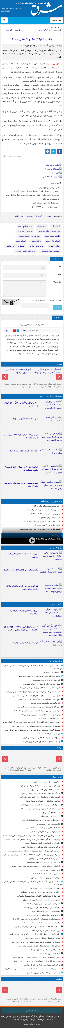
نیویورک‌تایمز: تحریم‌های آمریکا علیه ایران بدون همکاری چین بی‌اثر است (32, 730)
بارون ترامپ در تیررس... (50, 870)
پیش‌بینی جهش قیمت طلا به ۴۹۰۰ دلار (45, 513)
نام (60, 266)
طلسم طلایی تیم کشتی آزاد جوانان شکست (21, 570)
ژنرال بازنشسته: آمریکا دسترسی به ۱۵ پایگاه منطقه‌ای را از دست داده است (32, 839)
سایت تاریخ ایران (25, 226)
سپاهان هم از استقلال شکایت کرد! (46, 873)
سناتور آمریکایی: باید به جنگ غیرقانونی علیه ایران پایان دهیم (37, 961)
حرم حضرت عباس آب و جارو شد (24, 643)
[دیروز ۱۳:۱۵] (50, 487)
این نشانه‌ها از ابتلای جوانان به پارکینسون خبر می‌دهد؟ (39, 808)
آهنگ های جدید (53, 241)
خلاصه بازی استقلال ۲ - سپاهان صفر (46, 911)
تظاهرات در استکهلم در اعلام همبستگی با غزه (42, 843)
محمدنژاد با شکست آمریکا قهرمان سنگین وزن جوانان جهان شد (36, 726)
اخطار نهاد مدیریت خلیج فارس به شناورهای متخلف (40, 892)
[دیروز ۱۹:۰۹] (50, 423)
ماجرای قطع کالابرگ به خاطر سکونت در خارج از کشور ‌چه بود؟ (37, 926)
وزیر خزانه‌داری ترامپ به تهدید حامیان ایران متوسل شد (39, 785)
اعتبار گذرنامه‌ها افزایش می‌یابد (25, 418)
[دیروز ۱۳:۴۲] (50, 471)
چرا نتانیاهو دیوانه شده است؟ (48, 733)
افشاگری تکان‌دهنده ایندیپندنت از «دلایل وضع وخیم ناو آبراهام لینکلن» (32, 968)
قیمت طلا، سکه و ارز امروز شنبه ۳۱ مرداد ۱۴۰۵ (41, 521)
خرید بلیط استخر (37, 246)
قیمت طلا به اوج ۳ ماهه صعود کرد (47, 525)
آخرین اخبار (57, 777)
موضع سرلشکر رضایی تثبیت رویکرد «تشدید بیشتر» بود (39, 676)
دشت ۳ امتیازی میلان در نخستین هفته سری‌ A (42, 827)
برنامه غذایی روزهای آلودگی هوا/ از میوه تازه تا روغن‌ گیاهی (36, 191)
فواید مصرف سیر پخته (50, 199)
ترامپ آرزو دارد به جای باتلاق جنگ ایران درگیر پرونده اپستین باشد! (34, 934)
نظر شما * (57, 282)
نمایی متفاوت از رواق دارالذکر (49, 816)
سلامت (29, 216)
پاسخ (7, 330)
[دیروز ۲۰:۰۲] (50, 631)
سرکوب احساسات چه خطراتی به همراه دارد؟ (43, 801)
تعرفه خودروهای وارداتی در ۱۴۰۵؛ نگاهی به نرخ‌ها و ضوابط (47, 385)
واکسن (48, 216)
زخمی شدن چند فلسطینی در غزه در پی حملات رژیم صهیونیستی (36, 957)
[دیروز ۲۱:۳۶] (50, 558)
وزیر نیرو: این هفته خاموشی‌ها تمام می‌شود (43, 915)
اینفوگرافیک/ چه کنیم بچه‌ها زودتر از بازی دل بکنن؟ (40, 793)
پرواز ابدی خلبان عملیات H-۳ (49, 718)
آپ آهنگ (56, 226)
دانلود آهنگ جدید (52, 236)
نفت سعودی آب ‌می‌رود (51, 812)
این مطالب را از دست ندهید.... (49, 396)
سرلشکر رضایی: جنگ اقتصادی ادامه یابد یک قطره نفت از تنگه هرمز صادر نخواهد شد (33, 667)
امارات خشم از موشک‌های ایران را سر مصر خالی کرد (40, 687)
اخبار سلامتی (18, 216)
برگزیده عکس (56, 604)
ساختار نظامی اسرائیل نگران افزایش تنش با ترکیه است (39, 945)
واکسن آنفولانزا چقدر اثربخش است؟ (32, 39)
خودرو (59, 364)
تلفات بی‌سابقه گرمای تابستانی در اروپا (45, 789)
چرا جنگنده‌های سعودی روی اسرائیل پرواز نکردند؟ (41, 741)
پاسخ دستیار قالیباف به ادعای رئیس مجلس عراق (41, 737)
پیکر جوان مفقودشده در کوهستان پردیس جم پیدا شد (39, 714)
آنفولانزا (39, 216)
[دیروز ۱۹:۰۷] (50, 590)
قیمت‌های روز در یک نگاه (51, 501)
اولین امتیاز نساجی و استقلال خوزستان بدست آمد (41, 922)
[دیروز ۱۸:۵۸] (50, 439)
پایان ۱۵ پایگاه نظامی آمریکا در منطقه (46, 930)
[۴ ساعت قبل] (17, 990)
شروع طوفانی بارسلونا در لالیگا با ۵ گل (45, 831)
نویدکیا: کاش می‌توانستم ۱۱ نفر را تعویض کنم (43, 877)
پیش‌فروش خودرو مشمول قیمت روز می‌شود (18, 385)
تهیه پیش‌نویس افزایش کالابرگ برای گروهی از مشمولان (21, 404)
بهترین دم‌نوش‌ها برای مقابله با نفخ (45, 206)
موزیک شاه (41, 226)
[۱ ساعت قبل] (47, 990)
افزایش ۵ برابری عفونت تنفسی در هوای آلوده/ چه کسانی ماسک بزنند (32, 195)
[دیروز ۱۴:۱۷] (47, 758)
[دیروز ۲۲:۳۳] (50, 407)
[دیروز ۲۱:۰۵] (50, 615)
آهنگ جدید (21, 241)
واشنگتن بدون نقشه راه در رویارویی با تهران (43, 972)
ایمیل (59, 274)
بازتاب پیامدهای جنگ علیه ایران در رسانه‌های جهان (40, 847)
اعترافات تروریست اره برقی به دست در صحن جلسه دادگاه (38, 706)
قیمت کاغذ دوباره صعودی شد (48, 517)
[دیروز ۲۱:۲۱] (32, 540)
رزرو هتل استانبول (24, 231)
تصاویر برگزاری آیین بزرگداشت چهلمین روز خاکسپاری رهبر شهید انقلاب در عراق (21, 628)
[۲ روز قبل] (47, 375)
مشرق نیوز (40, 7)
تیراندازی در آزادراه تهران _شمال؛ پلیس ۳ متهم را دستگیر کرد (21, 468)
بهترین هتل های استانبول (49, 231)
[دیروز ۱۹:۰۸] (50, 647)
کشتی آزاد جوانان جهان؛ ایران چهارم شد (45, 888)
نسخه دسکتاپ (32, 1010)
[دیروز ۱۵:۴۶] (50, 455)
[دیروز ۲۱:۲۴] (50, 574)
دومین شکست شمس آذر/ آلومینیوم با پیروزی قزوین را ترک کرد (36, 918)
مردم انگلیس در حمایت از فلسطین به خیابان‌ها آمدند (40, 804)
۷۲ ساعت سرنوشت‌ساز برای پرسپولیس (45, 703)
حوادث (59, 747)
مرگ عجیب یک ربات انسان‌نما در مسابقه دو (43, 862)
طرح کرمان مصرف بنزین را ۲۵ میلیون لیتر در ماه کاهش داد (21, 436)
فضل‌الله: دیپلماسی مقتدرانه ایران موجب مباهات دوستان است (36, 866)
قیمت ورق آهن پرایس (15, 246)
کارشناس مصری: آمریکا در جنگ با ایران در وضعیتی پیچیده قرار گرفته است (31, 722)
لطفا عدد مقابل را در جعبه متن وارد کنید (46, 300)
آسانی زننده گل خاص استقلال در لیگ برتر (44, 858)
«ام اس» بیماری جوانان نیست (47, 187)
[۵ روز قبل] (17, 375)
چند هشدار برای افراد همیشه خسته (45, 202)
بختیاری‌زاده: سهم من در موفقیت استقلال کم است (40, 820)
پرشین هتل (36, 241)
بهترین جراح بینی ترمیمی (29, 236)
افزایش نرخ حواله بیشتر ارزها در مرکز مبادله (43, 509)
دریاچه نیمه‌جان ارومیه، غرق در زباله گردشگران (23, 612)
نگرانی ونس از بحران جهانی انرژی (47, 781)
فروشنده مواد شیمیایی (50, 251)
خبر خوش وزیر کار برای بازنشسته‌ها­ (46, 680)
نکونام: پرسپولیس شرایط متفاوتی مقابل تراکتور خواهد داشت (22, 587)
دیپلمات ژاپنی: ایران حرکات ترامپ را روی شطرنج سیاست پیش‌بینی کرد (33, 691)
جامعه (55, 20)
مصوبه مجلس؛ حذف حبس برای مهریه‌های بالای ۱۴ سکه (21, 484)
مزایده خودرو (54, 246)
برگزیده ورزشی (56, 547)
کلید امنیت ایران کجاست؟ (48, 539)
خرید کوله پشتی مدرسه (25, 251)
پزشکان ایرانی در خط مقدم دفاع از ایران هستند (42, 907)
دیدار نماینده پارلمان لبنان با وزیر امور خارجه (43, 903)
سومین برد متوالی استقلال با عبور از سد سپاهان (22, 555)
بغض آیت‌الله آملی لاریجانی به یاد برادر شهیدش (41, 684)
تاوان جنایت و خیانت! (52, 672)
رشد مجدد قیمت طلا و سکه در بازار (23, 451)
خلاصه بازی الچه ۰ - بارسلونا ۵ (48, 824)
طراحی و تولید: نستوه (32, 1024)
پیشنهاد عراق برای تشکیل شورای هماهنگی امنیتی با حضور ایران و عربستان (32, 854)
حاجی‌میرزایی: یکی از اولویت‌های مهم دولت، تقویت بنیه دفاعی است (34, 850)
